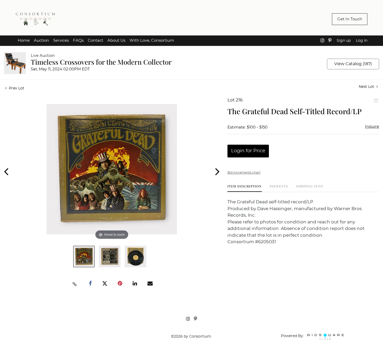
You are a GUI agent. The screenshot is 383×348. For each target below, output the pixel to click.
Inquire (372, 127)
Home (24, 40)
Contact (95, 40)
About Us (116, 40)
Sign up (344, 40)
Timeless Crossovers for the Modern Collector (101, 61)
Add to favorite (376, 101)
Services (61, 40)
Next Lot (367, 87)
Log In (361, 40)
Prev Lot (16, 88)
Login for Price (248, 151)
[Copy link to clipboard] (74, 283)
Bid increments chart (244, 172)
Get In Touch (349, 19)
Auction (41, 40)
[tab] (244, 188)
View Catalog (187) (353, 64)
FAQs (78, 40)
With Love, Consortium (151, 40)
